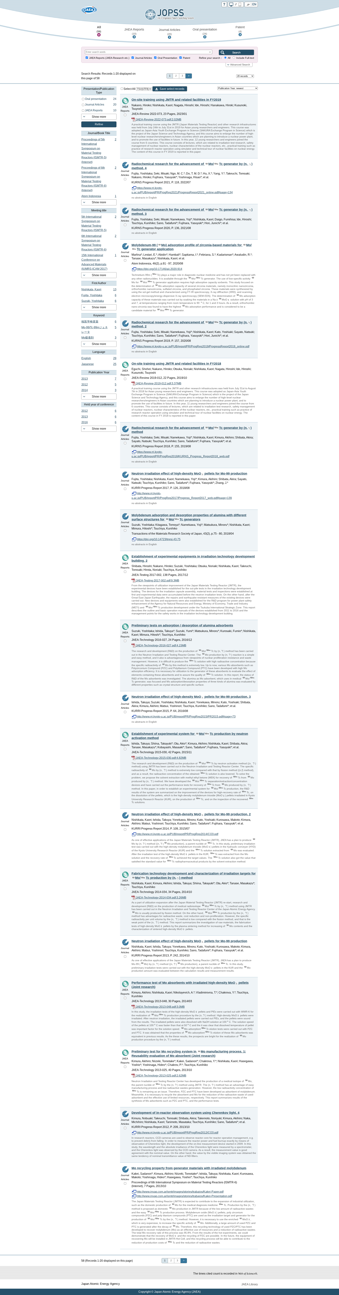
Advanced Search (240, 64)
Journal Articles (169, 31)
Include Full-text (245, 58)
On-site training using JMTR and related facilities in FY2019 (176, 99)
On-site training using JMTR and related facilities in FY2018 (176, 363)
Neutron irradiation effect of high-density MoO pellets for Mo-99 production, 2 (191, 814)
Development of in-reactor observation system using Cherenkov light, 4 (185, 1113)
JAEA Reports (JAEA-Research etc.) (109, 58)
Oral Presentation (167, 58)
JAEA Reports (134, 31)
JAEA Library (249, 1284)
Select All (130, 88)
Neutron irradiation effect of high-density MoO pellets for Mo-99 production (189, 473)
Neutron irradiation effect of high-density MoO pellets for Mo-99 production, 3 (191, 696)
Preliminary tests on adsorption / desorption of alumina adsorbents (182, 625)
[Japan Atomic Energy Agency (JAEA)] (89, 11)
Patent (240, 29)
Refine (99, 124)
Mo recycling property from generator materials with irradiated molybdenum (189, 1168)
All (99, 29)
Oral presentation (205, 31)
